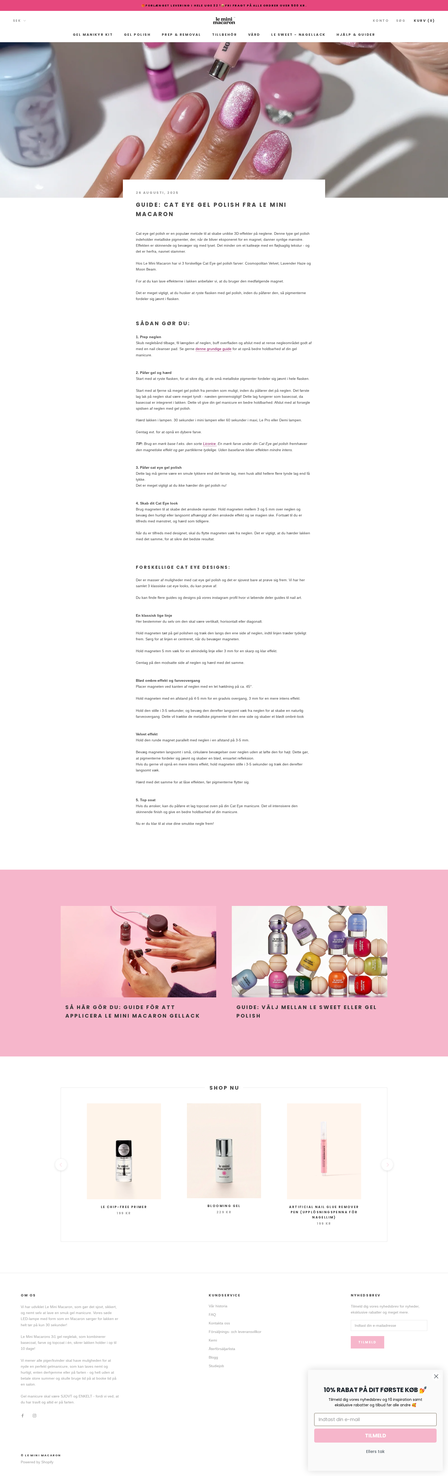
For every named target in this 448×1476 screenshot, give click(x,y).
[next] (387, 1164)
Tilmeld (367, 1342)
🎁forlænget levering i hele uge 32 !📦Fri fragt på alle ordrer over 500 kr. (224, 5)
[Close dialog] (436, 1376)
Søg (400, 20)
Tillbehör (224, 34)
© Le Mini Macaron (41, 1455)
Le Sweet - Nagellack (298, 34)
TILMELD (375, 1435)
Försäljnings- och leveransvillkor (235, 1332)
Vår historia (218, 1306)
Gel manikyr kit (93, 34)
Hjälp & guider (356, 34)
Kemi (213, 1340)
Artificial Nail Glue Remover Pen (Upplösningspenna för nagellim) (324, 1212)
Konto (381, 20)
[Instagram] (34, 1415)
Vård (254, 34)
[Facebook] (22, 1415)
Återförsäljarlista (222, 1349)
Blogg (213, 1357)
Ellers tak (375, 1451)
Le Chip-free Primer (124, 1207)
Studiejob (216, 1366)
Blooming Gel (224, 1206)
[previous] (61, 1164)
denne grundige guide (213, 349)
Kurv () (424, 20)
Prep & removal (181, 34)
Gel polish (137, 34)
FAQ (212, 1314)
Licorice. (210, 444)
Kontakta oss (219, 1323)
